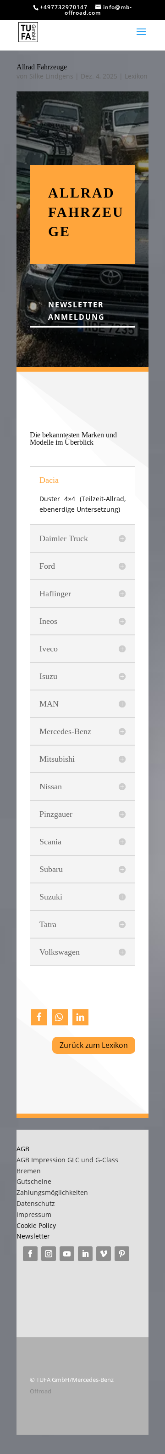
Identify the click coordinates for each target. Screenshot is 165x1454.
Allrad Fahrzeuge (41, 67)
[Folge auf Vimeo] (103, 1253)
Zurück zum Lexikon (94, 1045)
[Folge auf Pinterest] (122, 1253)
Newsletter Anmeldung (76, 311)
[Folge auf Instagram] (48, 1253)
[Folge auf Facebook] (30, 1253)
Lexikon (136, 76)
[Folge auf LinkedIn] (85, 1253)
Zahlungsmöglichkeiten (52, 1192)
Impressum (33, 1214)
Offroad (40, 1391)
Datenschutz (35, 1203)
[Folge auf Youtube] (67, 1253)
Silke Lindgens (51, 76)
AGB (22, 1148)
